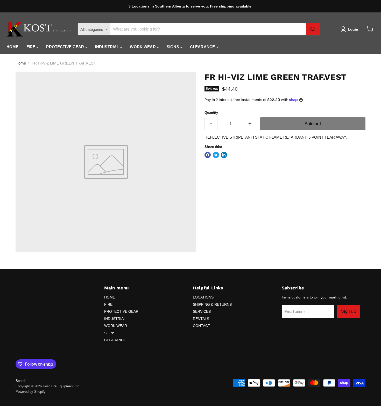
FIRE (31, 47)
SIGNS (173, 47)
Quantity (211, 113)
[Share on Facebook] (207, 155)
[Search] (313, 29)
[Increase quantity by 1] (250, 123)
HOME (12, 47)
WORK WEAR (143, 47)
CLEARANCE (203, 47)
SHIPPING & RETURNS (212, 304)
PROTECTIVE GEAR (65, 47)
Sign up (348, 311)
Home (21, 63)
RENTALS (201, 319)
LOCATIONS (203, 297)
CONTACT (201, 326)
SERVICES (202, 311)
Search (21, 381)
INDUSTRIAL (107, 47)
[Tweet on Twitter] (216, 155)
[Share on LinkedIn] (224, 155)
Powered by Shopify (31, 392)
